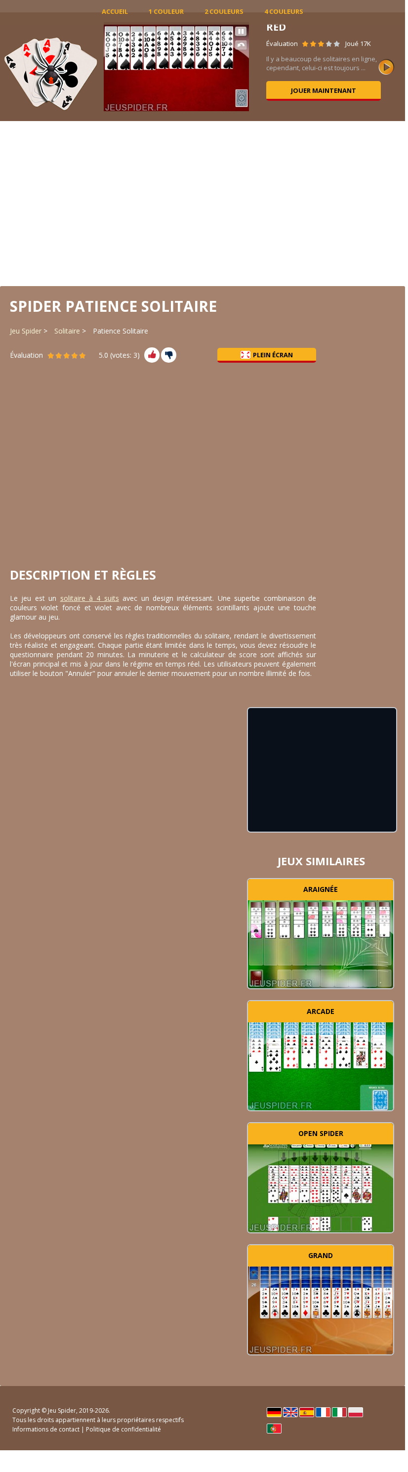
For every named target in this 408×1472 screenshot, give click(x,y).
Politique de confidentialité (123, 1429)
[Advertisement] (202, 202)
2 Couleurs (224, 11)
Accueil (115, 11)
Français (323, 1412)
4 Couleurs (283, 11)
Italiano (339, 1412)
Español (306, 1412)
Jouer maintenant (323, 90)
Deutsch (274, 1412)
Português (274, 1428)
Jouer (320, 942)
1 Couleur (166, 11)
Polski (355, 1412)
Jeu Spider (25, 331)
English (290, 1412)
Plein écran (273, 354)
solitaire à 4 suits (89, 598)
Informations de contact (46, 1429)
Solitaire (67, 331)
